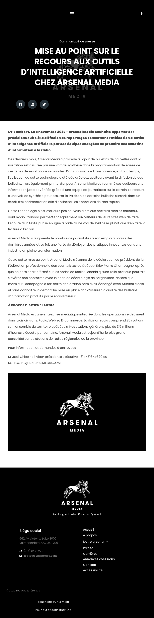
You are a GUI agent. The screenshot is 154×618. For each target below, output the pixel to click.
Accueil (88, 529)
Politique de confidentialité (53, 610)
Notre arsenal (93, 542)
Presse (88, 548)
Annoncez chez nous (99, 559)
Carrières (90, 554)
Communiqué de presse (77, 41)
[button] (72, 14)
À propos (90, 535)
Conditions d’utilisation (53, 602)
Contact (89, 565)
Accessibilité (92, 570)
